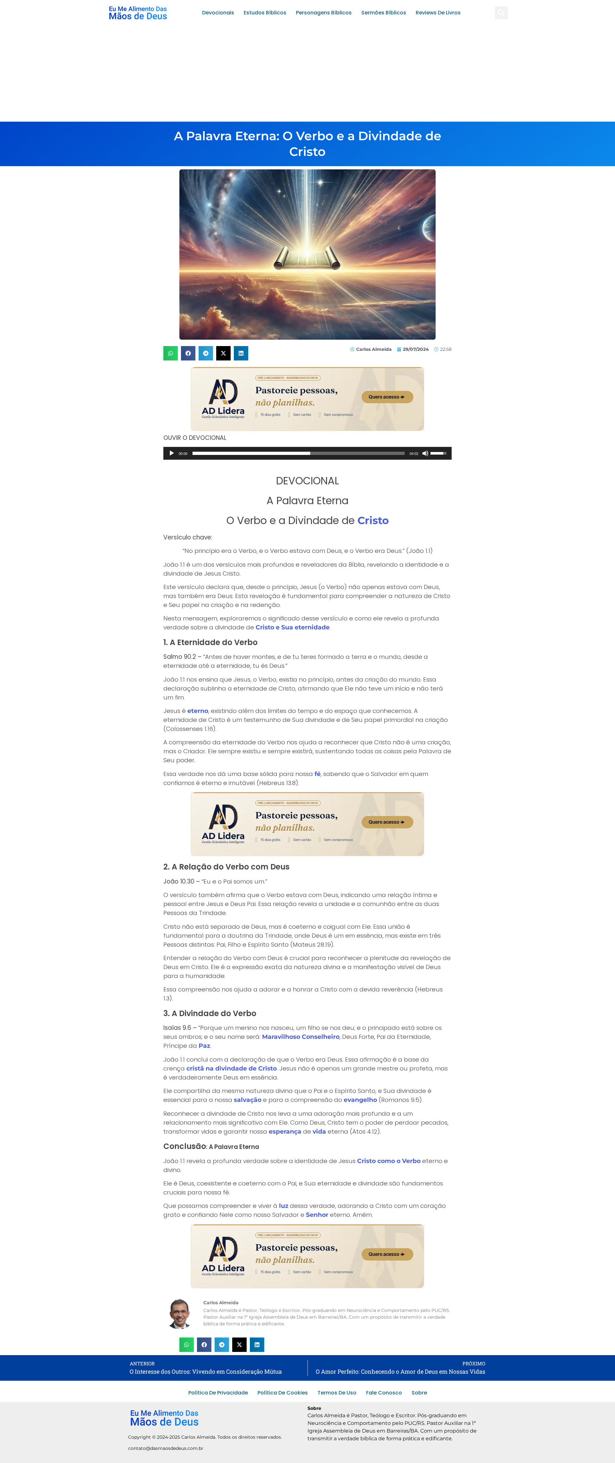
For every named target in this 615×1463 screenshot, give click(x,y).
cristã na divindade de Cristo (231, 1068)
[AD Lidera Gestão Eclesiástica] (307, 428)
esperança (285, 1131)
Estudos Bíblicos (265, 12)
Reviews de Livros (438, 12)
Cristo (373, 520)
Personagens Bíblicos (324, 12)
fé (318, 774)
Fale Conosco (384, 1392)
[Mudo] (425, 453)
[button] (501, 12)
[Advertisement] (307, 73)
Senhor (317, 1214)
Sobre (419, 1392)
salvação (247, 1099)
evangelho (360, 1099)
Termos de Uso (337, 1392)
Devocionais (218, 12)
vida (319, 1131)
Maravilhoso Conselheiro (301, 1036)
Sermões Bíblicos (383, 12)
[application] (307, 453)
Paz (204, 1045)
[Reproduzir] (171, 453)
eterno (197, 711)
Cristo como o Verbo (389, 1161)
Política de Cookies (283, 1392)
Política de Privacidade (218, 1392)
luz (283, 1205)
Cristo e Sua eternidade (293, 627)
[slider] (299, 453)
